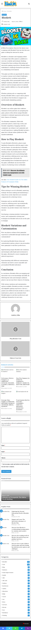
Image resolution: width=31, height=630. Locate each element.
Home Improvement (7, 572)
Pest (3, 610)
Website (3, 458)
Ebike (3, 594)
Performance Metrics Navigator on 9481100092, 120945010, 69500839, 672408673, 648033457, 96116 (8, 382)
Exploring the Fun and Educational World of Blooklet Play (20, 513)
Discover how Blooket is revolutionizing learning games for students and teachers (20, 529)
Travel (4, 596)
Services (4, 604)
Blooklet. (26, 623)
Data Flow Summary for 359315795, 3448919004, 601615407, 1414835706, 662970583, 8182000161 (23, 381)
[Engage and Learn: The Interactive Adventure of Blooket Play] (5, 522)
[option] (15, 492)
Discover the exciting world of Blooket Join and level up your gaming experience (20, 537)
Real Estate (5, 586)
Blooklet (9, 11)
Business (4, 569)
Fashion (4, 583)
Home (4, 11)
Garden (4, 588)
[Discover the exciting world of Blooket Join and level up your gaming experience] (5, 538)
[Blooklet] (10, 3)
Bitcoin (4, 607)
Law (3, 599)
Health (4, 575)
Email (3, 451)
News (3, 602)
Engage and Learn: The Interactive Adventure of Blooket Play (19, 521)
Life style (4, 580)
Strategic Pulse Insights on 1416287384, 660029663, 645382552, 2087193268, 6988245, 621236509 (8, 403)
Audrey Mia (7, 21)
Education (5, 591)
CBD (3, 578)
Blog (3, 567)
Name (3, 445)
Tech (3, 564)
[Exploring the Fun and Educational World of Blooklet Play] (5, 514)
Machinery (5, 612)
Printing (4, 615)
